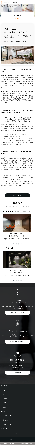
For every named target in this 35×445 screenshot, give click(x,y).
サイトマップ (24, 439)
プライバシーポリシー (13, 439)
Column (3, 411)
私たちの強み (4, 385)
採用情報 (3, 407)
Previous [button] (4, 228)
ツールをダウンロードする (17, 341)
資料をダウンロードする (17, 313)
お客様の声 (4, 398)
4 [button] (21, 244)
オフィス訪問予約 (6, 424)
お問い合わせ (17, 372)
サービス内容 (4, 390)
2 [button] (16, 244)
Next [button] (30, 228)
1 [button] (14, 244)
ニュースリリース (6, 415)
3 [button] (19, 244)
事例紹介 (3, 394)
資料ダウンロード (6, 420)
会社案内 (3, 403)
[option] (17, 227)
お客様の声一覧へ (17, 195)
